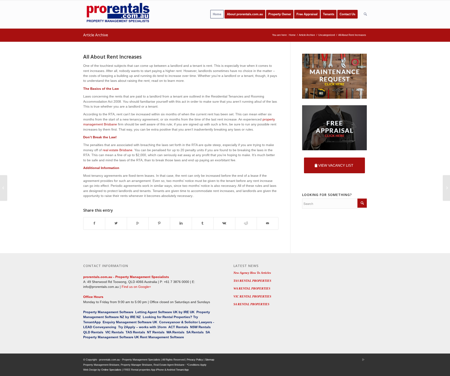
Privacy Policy (195, 359)
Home (292, 35)
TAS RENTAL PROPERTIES (252, 280)
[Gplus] (363, 359)
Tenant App (182, 369)
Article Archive (95, 35)
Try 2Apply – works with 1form (142, 327)
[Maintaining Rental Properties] (3, 188)
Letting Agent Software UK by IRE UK (165, 312)
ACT (171, 327)
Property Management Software (108, 312)
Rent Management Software (162, 337)
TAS (129, 332)
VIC (108, 332)
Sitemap (209, 359)
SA (188, 332)
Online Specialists (111, 369)
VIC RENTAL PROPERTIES (252, 296)
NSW (194, 327)
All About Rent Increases (112, 56)
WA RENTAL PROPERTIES (251, 288)
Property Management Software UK (111, 337)
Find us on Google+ (136, 287)
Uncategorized (326, 35)
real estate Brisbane (117, 150)
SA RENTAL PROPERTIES (251, 304)
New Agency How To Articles (252, 272)
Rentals (182, 327)
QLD (86, 332)
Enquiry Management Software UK (130, 322)
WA (168, 332)
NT (149, 332)
